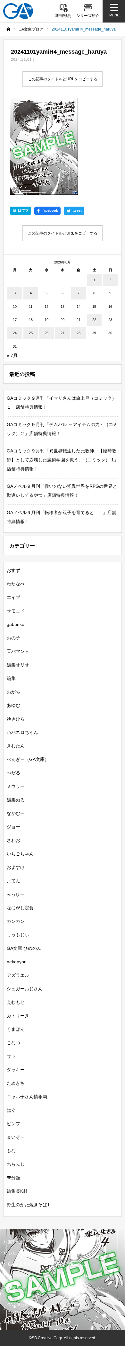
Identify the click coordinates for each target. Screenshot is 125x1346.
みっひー (16, 894)
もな (11, 1150)
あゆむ (13, 705)
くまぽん (16, 1029)
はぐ (11, 1110)
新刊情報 (16, 1242)
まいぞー (16, 1137)
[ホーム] (8, 29)
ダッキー (16, 1069)
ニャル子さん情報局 (27, 1096)
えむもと (16, 1002)
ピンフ (13, 1123)
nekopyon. (17, 961)
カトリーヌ (18, 1015)
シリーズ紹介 (20, 1253)
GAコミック (19, 1275)
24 (15, 333)
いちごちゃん (20, 853)
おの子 (13, 637)
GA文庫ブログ (80, 1253)
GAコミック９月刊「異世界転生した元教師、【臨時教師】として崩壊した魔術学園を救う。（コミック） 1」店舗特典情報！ (62, 459)
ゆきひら (16, 718)
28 (78, 333)
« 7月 (12, 355)
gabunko (15, 624)
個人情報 (74, 1305)
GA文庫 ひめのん (24, 948)
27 (62, 333)
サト (11, 1056)
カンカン (16, 921)
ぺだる (13, 772)
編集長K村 (17, 1191)
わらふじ (16, 1164)
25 (31, 333)
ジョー (13, 826)
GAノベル (76, 1264)
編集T (13, 678)
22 (94, 320)
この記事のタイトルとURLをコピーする (62, 79)
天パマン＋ (18, 651)
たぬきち (16, 1083)
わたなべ (16, 583)
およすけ (16, 867)
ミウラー (16, 786)
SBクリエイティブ (23, 1288)
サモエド (16, 610)
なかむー (16, 813)
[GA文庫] (18, 11)
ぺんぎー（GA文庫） (28, 759)
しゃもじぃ (18, 934)
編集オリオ (18, 664)
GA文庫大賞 (19, 1264)
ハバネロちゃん (22, 732)
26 (46, 333)
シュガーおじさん (25, 988)
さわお (13, 840)
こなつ (13, 1042)
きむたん (16, 745)
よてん (13, 880)
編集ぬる (16, 799)
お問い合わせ (18, 1322)
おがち (13, 691)
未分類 (13, 1177)
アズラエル (18, 975)
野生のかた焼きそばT (28, 1204)
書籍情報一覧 (79, 1242)
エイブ (13, 597)
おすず (13, 570)
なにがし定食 (20, 907)
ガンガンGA (78, 1275)
